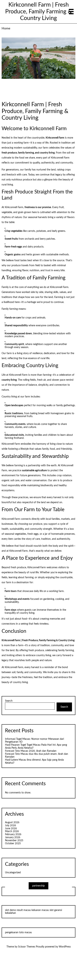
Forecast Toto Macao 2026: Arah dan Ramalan (30, 751)
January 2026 (12, 837)
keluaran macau (40, 910)
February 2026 (13, 834)
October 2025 (13, 843)
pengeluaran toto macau (18, 932)
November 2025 (14, 840)
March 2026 (12, 831)
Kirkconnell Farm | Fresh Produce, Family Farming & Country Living (38, 11)
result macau (24, 910)
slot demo (10, 910)
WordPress (65, 947)
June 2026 (11, 828)
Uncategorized (13, 872)
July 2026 (10, 825)
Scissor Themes (26, 947)
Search (9, 701)
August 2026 (12, 822)
